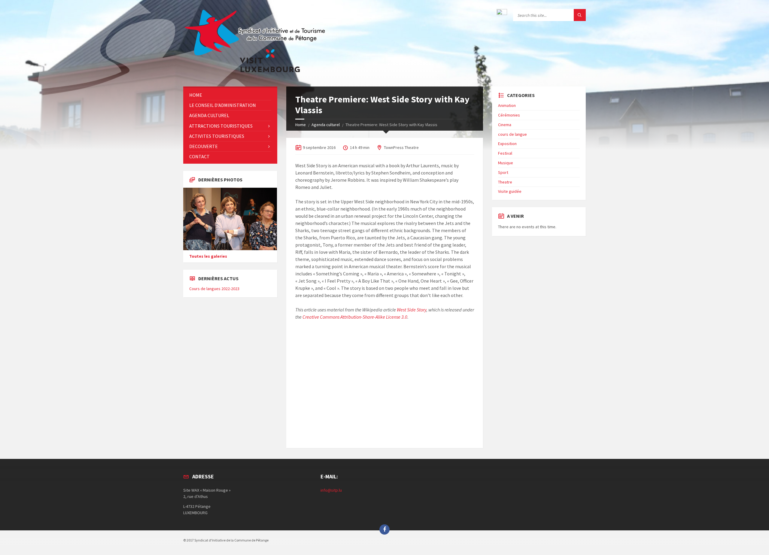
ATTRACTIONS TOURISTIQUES (221, 126)
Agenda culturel (326, 124)
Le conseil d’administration (222, 105)
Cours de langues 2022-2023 (214, 288)
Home (300, 124)
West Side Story (411, 310)
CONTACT (199, 156)
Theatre (505, 182)
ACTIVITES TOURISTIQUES (216, 136)
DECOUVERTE (203, 146)
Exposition (507, 143)
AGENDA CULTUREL (209, 115)
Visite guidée (509, 191)
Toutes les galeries (208, 256)
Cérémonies (509, 115)
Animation (507, 105)
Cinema (504, 124)
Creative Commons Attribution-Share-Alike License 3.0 (354, 317)
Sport (503, 172)
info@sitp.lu (331, 490)
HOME (195, 95)
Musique (505, 162)
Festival (505, 153)
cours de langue (512, 134)
